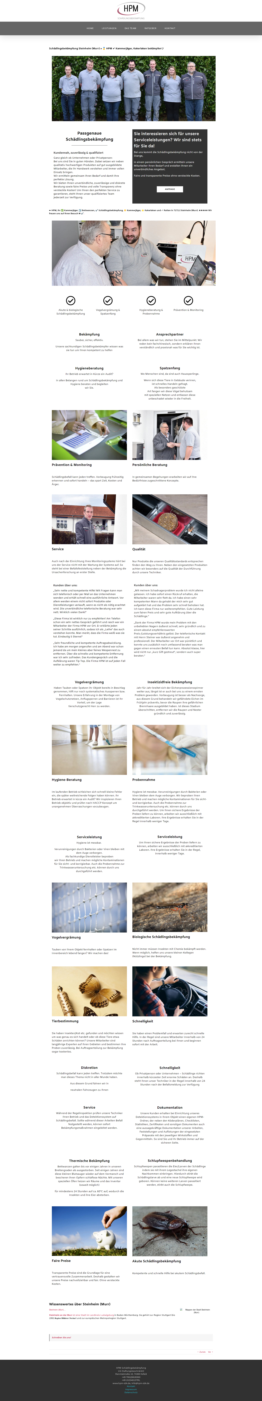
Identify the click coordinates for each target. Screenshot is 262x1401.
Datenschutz (131, 1392)
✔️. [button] (82, 213)
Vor (209, 1351)
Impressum (131, 1389)
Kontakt (131, 1386)
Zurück (203, 1351)
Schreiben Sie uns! (61, 1337)
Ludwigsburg (107, 1315)
